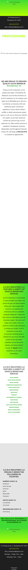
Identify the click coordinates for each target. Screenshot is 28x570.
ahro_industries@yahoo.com (14, 27)
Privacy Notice (14, 567)
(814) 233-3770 (14, 24)
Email (15, 348)
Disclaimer (14, 569)
